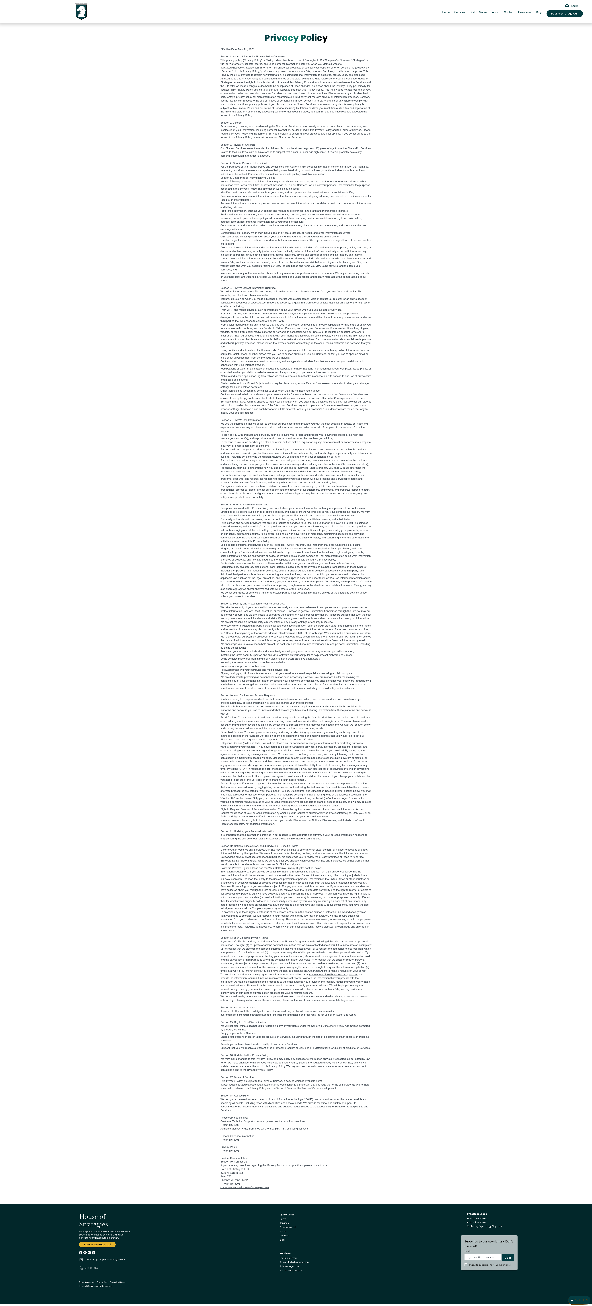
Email (468, 1251)
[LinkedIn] (85, 1252)
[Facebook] (80, 1252)
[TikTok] (93, 1252)
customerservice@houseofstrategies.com (333, 974)
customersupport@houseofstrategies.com (105, 1259)
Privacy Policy (102, 1282)
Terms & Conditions (87, 1282)
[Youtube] (89, 1252)
